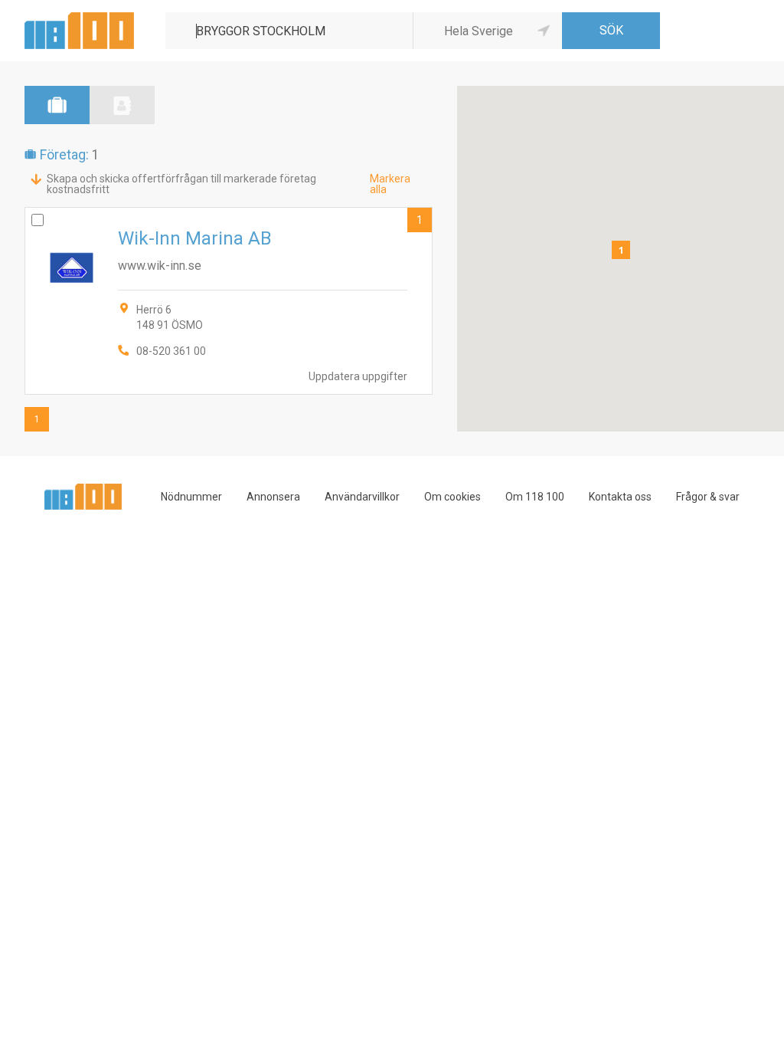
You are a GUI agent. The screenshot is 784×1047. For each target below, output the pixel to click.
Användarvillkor (362, 497)
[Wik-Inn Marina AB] (228, 301)
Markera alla (390, 183)
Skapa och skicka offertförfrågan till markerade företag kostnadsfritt (181, 183)
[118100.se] (79, 18)
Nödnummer (191, 497)
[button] (621, 250)
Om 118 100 (534, 497)
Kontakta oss (620, 497)
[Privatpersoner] (122, 105)
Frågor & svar (708, 497)
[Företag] (57, 105)
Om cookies (452, 497)
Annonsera (273, 497)
